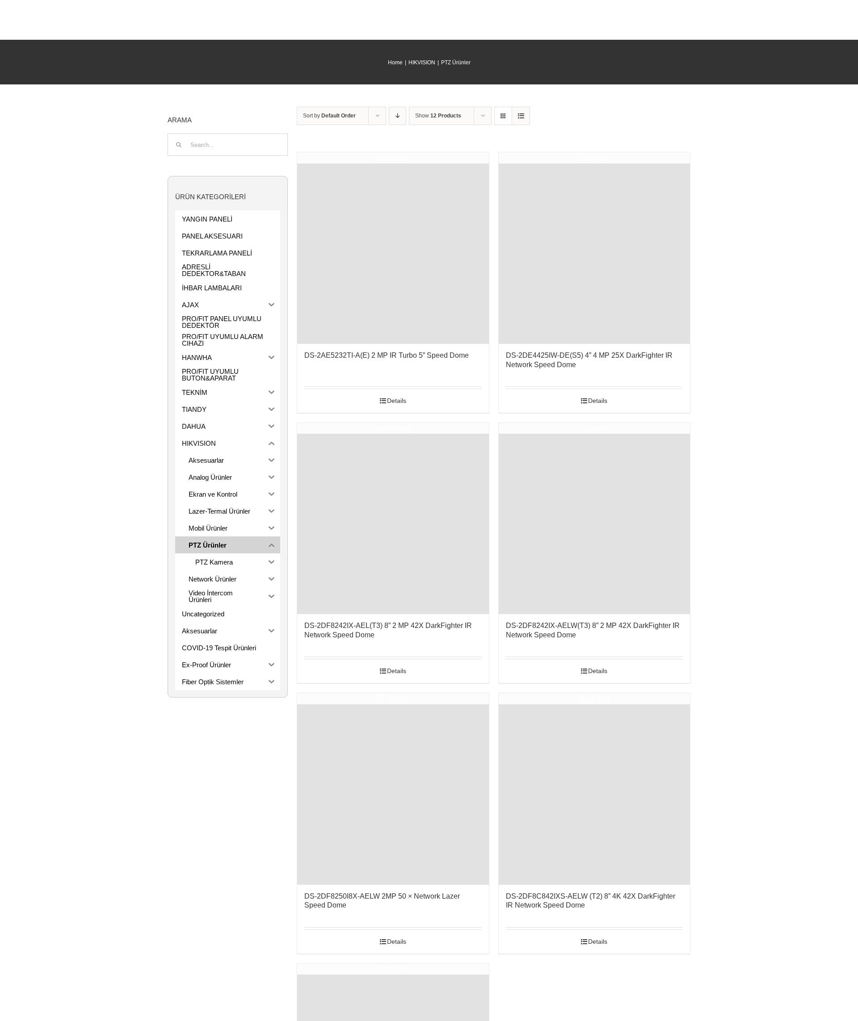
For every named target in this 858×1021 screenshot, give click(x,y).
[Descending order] (397, 116)
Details (396, 400)
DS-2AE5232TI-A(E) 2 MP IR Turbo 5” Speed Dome (386, 355)
